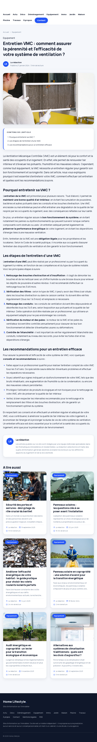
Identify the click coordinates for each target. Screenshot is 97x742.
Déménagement (36, 14)
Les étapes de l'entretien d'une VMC (25, 141)
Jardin (72, 14)
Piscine (6, 20)
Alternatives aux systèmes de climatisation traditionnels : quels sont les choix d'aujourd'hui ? (68, 650)
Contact (41, 20)
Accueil (6, 14)
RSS (41, 717)
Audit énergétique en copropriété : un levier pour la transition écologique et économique (21, 650)
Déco (22, 14)
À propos (27, 20)
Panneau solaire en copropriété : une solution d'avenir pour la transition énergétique (71, 575)
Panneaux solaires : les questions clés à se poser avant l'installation (68, 508)
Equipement (52, 14)
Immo (64, 14)
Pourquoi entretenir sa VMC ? (22, 137)
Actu (15, 14)
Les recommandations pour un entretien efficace (30, 145)
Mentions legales (29, 717)
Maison (81, 14)
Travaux (17, 20)
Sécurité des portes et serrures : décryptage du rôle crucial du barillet (20, 508)
